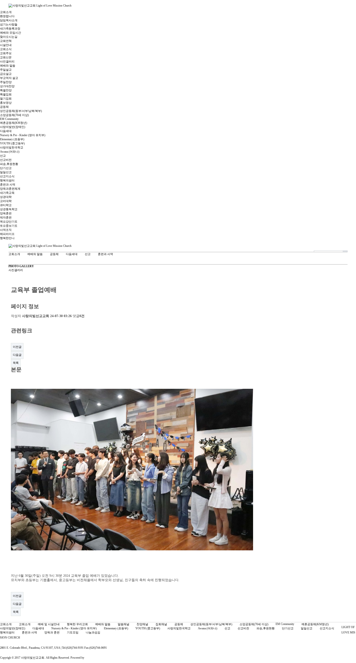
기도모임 (72, 632)
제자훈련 (6, 217)
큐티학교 (6, 205)
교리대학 (6, 201)
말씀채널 (123, 624)
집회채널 (161, 624)
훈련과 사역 (7, 184)
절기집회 (6, 98)
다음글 (17, 355)
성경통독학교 (8, 209)
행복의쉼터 (7, 180)
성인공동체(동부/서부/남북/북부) (21, 111)
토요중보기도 (8, 225)
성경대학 (6, 197)
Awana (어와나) (9, 151)
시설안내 (6, 45)
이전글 (17, 347)
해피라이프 (7, 234)
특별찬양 (6, 90)
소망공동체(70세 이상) (14, 115)
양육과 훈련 (52, 632)
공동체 (4, 107)
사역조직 (6, 230)
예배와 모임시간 (10, 32)
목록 (16, 363)
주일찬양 (6, 82)
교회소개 (6, 12)
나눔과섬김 (93, 632)
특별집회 (6, 94)
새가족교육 (7, 193)
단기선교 (6, 168)
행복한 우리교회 (77, 624)
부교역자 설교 (9, 78)
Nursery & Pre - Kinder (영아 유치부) (22, 135)
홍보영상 (6, 102)
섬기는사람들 (8, 24)
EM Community (9, 119)
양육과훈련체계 (10, 188)
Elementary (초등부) (12, 139)
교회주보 (6, 53)
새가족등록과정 (10, 28)
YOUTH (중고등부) (12, 143)
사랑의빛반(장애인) (12, 127)
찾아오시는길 (8, 37)
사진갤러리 (7, 61)
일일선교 (6, 172)
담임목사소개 (8, 20)
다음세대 (6, 131)
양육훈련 (6, 213)
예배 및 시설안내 (49, 624)
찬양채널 (142, 624)
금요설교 (6, 74)
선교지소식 (7, 176)
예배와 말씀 (7, 65)
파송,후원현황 (9, 164)
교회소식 (6, 49)
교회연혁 (6, 41)
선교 (3, 155)
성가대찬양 (7, 86)
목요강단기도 (8, 221)
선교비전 (6, 160)
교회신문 (6, 57)
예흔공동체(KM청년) (13, 123)
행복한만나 (7, 238)
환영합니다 (7, 16)
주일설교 (6, 69)
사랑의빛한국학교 (11, 147)
